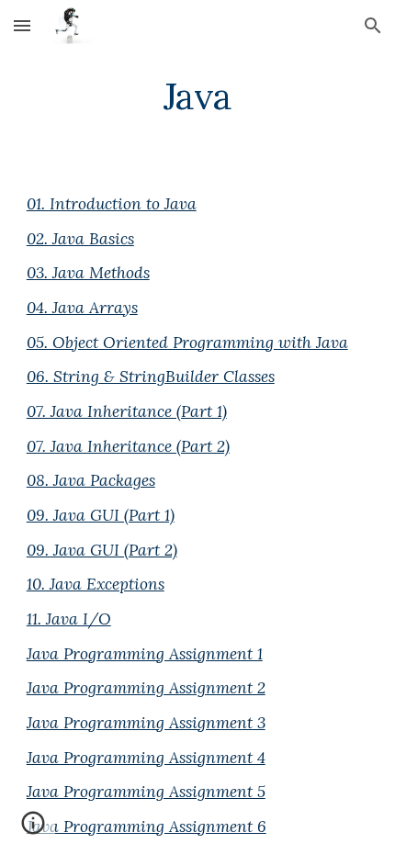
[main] (198, 96)
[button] (22, 25)
